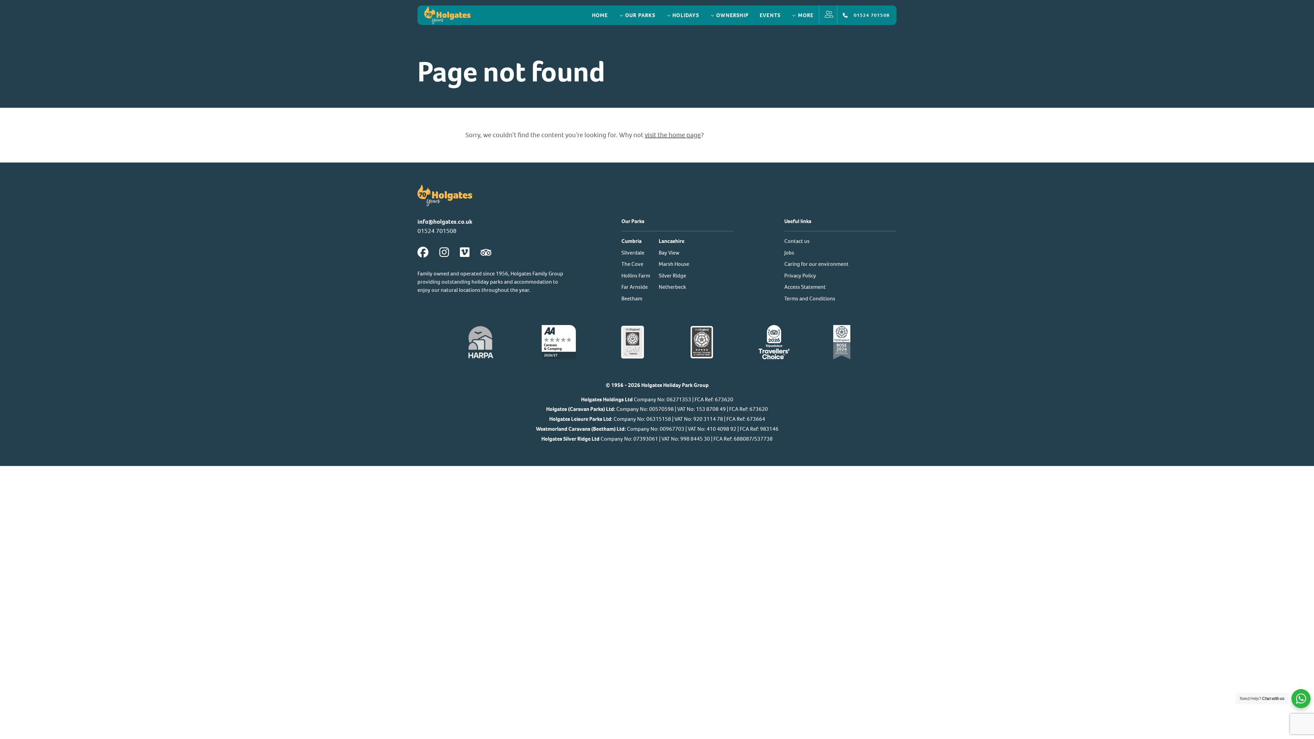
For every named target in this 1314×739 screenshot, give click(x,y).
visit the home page (673, 135)
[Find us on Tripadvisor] (485, 252)
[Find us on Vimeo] (464, 253)
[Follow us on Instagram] (444, 253)
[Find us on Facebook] (422, 253)
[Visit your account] (828, 15)
